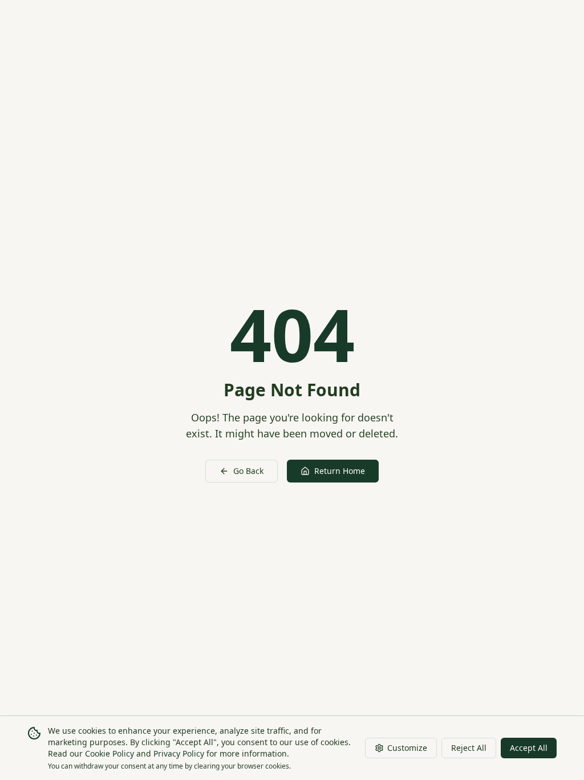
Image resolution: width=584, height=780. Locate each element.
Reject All (468, 747)
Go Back (248, 470)
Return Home (339, 470)
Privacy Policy (178, 753)
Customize (407, 747)
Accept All (529, 747)
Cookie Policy (109, 753)
